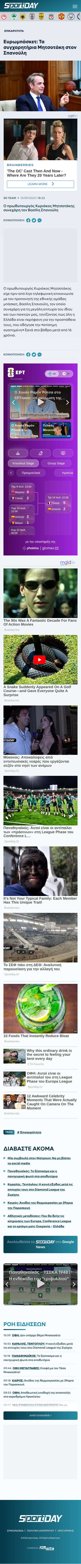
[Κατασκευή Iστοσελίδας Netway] (47, 1548)
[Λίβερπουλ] (52, 16)
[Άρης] (42, 16)
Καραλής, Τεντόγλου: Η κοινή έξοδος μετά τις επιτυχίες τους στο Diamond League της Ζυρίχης (40, 1189)
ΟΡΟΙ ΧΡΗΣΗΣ (66, 1530)
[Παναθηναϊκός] (14, 16)
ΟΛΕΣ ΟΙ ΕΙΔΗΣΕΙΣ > (40, 1415)
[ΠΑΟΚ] (33, 16)
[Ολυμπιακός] (4, 16)
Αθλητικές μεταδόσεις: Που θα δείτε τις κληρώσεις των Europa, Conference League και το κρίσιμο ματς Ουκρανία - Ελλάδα (39, 1221)
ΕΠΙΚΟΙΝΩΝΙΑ (15, 1530)
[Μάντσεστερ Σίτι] (71, 16)
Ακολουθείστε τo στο (40, 1244)
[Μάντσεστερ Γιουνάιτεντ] (61, 16)
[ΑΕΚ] (23, 16)
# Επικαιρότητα (29, 1132)
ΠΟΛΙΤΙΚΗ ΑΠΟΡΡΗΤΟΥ (40, 1530)
